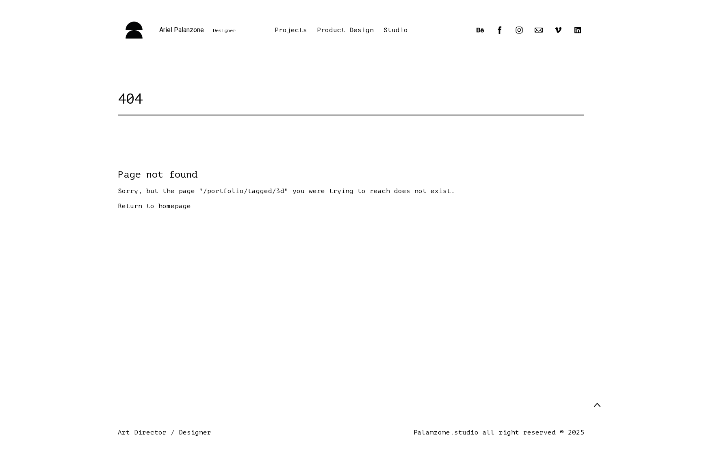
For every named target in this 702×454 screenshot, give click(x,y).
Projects (291, 30)
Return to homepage (154, 206)
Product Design (345, 30)
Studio (396, 30)
